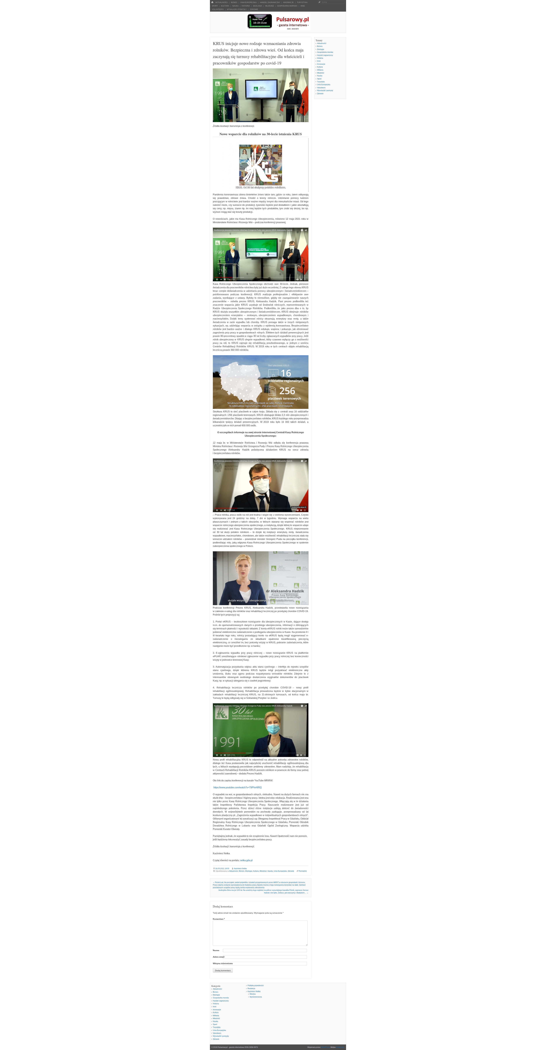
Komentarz (219, 919)
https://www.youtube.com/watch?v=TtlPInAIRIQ (237, 787)
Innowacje (288, 2)
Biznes (234, 2)
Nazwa (216, 950)
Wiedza (253, 994)
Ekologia (257, 6)
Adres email (218, 957)
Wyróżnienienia (256, 997)
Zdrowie (254, 9)
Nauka (235, 6)
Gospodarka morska (287, 6)
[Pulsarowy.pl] (278, 29)
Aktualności (221, 2)
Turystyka (302, 2)
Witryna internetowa (223, 963)
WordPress (325, 1047)
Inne (303, 6)
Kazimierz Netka (240, 868)
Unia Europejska (248, 2)
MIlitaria (320, 70)
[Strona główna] (212, 2)
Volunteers (218, 9)
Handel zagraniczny (270, 2)
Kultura (225, 6)
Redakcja (251, 989)
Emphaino (340, 1047)
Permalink (303, 871)
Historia (246, 6)
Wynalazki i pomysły (237, 9)
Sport (215, 6)
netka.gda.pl (246, 860)
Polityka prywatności (256, 985)
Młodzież (269, 6)
